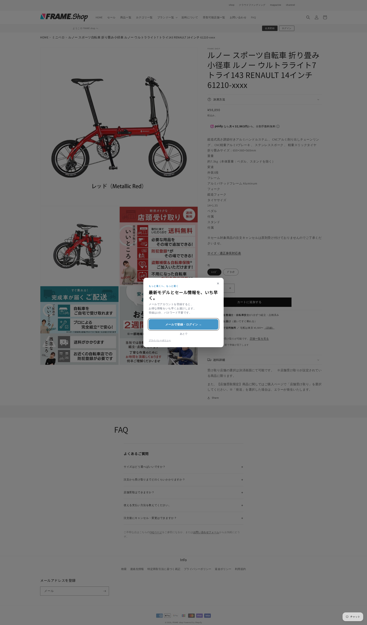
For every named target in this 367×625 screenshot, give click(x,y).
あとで (183, 333)
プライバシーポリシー (160, 340)
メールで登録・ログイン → (183, 324)
